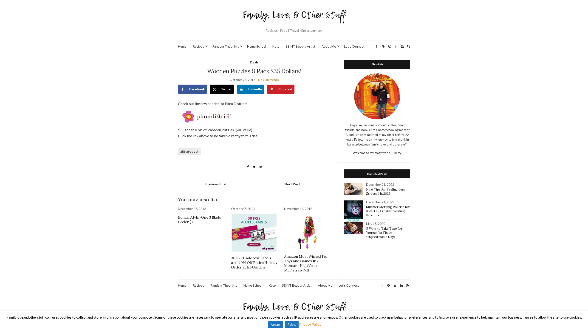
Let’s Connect (354, 46)
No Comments (268, 80)
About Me (329, 46)
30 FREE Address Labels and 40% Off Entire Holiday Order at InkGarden (254, 262)
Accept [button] (275, 324)
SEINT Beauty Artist (300, 46)
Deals (254, 62)
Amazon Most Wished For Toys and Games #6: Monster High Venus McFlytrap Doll (306, 263)
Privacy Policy (310, 324)
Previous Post (216, 184)
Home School (256, 46)
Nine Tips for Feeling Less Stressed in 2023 (385, 191)
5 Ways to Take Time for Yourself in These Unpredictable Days (384, 232)
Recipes (198, 46)
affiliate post (189, 151)
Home (182, 46)
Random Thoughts (225, 46)
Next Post (292, 184)
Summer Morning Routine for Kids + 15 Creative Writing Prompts (388, 211)
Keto (276, 46)
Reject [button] (292, 324)
